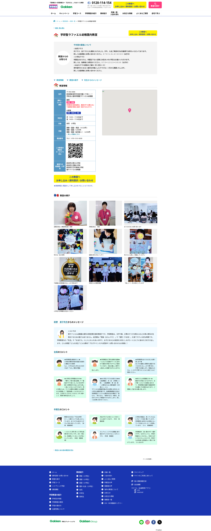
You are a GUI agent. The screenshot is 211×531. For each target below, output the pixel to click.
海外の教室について (111, 489)
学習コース (77, 13)
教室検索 (65, 21)
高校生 (81, 496)
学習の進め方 (56, 505)
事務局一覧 (108, 500)
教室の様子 (73, 80)
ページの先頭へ (147, 459)
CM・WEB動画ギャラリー (113, 503)
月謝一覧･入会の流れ (114, 13)
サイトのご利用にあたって (143, 476)
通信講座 (55, 489)
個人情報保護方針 (140, 481)
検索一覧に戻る (59, 28)
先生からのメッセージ (93, 80)
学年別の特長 (56, 499)
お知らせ (107, 493)
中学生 (81, 493)
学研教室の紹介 (91, 13)
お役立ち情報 (127, 13)
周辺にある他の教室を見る (64, 450)
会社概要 (137, 484)
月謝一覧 (107, 472)
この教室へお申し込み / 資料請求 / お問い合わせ (130, 5)
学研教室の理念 (57, 502)
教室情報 (60, 80)
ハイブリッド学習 (58, 486)
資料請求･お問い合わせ (60, 476)
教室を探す (155, 6)
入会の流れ (108, 476)
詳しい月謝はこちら (74, 134)
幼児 (80, 490)
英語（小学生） (84, 483)
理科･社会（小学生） (86, 486)
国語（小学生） (84, 479)
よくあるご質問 (142, 13)
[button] (129, 110)
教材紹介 (103, 13)
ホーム (53, 13)
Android (140, 492)
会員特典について (58, 509)
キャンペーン (64, 13)
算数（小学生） (84, 476)
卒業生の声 (108, 482)
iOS (138, 490)
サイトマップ (139, 472)
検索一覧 (72, 21)
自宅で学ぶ (156, 13)
